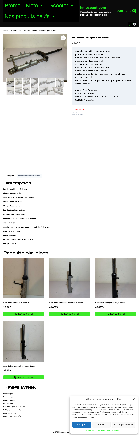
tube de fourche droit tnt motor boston (19, 366)
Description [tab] (10, 176)
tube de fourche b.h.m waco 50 (16, 302)
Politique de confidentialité (111, 430)
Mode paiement (9, 400)
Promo (12, 5)
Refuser (101, 424)
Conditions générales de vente (14, 407)
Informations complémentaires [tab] (29, 176)
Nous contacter (9, 397)
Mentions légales (9, 413)
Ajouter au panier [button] (23, 313)
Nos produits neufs (27, 16)
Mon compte (8, 394)
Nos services (8, 403)
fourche (80, 114)
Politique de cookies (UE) (12, 416)
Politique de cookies (92, 430)
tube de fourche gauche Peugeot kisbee (66, 302)
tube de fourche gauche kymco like (110, 302)
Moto (32, 5)
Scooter (59, 5)
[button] (133, 399)
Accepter (81, 424)
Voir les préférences (123, 424)
